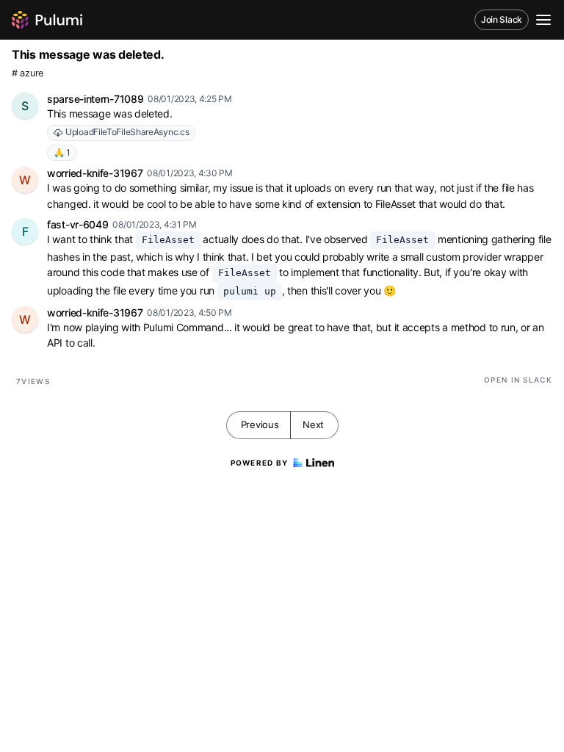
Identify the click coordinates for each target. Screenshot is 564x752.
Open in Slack (518, 379)
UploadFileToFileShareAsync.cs (127, 131)
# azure (27, 73)
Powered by (260, 462)
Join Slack (501, 19)
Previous (260, 424)
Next (313, 424)
